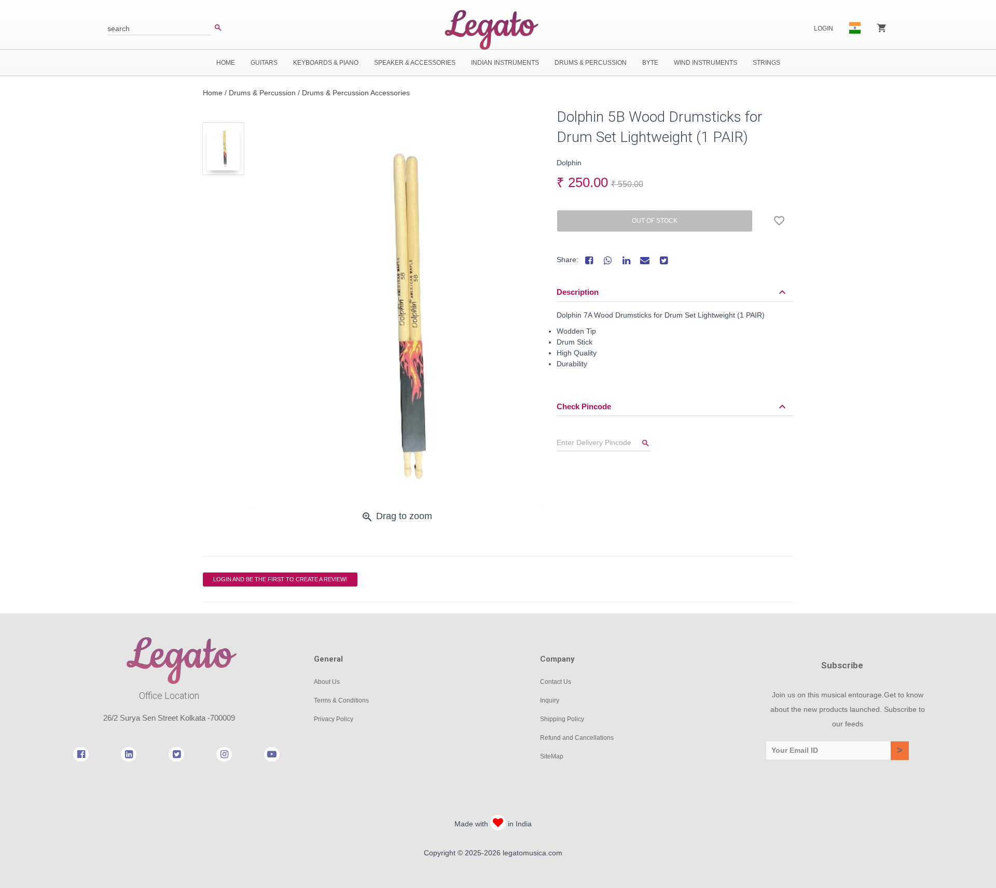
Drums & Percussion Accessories (356, 93)
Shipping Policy (562, 719)
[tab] (223, 148)
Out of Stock (654, 220)
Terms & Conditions (341, 700)
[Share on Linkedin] (626, 260)
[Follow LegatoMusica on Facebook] (81, 754)
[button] (673, 292)
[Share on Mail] (645, 260)
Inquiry (549, 700)
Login (823, 28)
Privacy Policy (333, 719)
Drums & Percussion (262, 93)
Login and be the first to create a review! (280, 579)
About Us (327, 681)
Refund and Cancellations (577, 737)
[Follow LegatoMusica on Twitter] (176, 754)
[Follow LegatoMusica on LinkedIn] (128, 754)
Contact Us (555, 681)
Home (213, 93)
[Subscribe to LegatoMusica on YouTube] (271, 754)
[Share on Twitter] (663, 260)
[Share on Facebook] (589, 260)
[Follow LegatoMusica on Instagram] (224, 754)
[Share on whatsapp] (607, 260)
